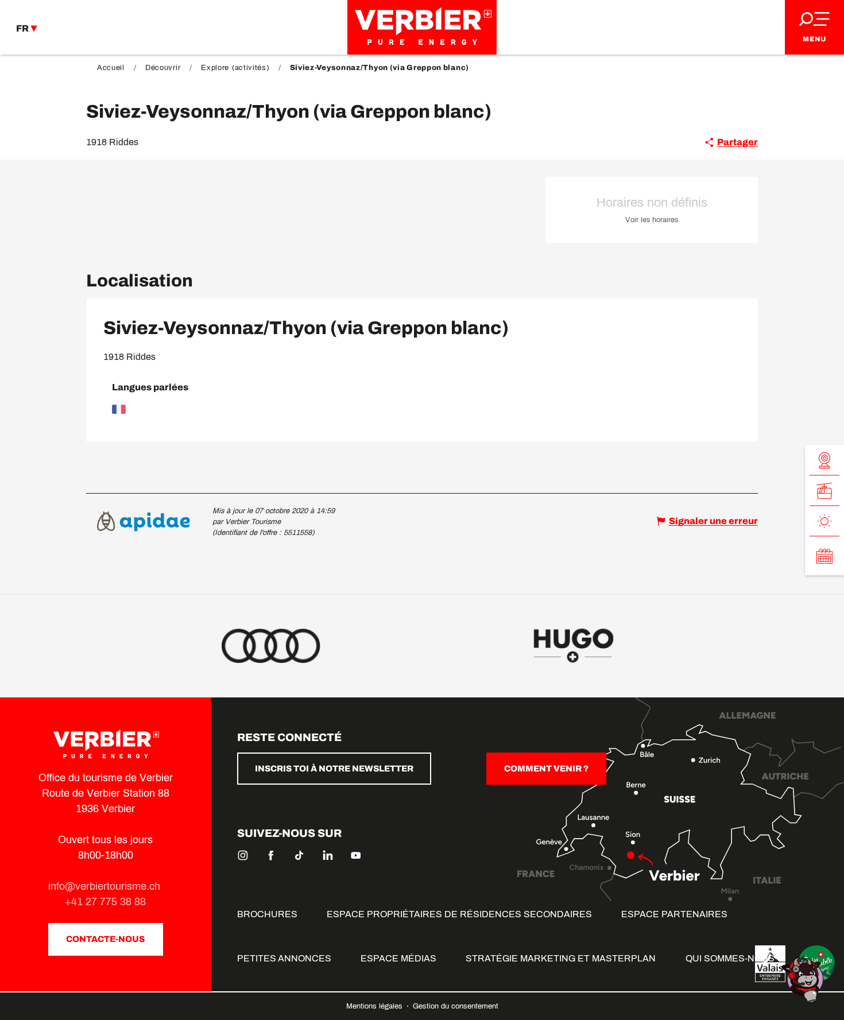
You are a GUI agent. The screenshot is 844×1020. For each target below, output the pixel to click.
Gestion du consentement (455, 1006)
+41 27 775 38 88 (105, 901)
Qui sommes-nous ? (734, 958)
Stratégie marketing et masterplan (561, 958)
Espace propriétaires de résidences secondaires (459, 914)
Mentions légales (375, 1006)
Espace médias (398, 958)
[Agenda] (824, 555)
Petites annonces (284, 958)
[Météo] (824, 521)
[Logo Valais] (770, 963)
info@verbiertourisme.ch (105, 886)
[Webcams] (824, 460)
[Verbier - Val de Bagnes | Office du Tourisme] (422, 27)
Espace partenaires (674, 914)
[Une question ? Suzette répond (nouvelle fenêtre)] (804, 979)
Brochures (267, 914)
